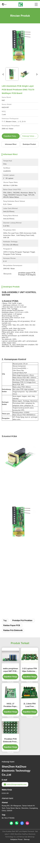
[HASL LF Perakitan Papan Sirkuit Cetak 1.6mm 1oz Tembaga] (10, 692)
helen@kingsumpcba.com (16, 784)
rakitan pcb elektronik (13, 630)
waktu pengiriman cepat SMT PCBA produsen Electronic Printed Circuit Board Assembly (10, 670)
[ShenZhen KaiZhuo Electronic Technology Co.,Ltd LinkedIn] (27, 823)
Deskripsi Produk (29, 144)
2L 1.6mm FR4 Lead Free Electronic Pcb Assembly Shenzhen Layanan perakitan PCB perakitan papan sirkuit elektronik (30, 705)
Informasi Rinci (10, 144)
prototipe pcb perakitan (22, 620)
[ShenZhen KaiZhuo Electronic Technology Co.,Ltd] (20, 4)
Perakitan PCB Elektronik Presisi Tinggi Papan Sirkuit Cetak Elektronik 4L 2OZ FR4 (10, 740)
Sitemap (27, 839)
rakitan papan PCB (11, 625)
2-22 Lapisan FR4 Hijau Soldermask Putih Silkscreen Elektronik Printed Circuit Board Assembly (29, 670)
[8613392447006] (11, 823)
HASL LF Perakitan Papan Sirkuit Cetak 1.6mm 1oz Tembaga (10, 705)
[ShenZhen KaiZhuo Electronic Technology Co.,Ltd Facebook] (22, 823)
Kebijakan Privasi (16, 839)
